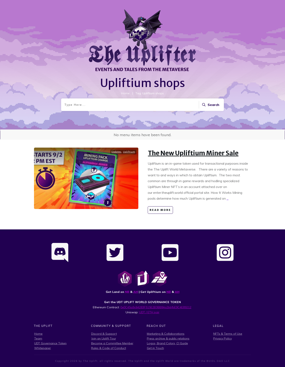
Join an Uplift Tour (103, 338)
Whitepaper (42, 348)
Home (38, 334)
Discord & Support (104, 334)
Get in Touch (155, 348)
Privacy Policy (222, 338)
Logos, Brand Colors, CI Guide (167, 343)
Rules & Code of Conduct (108, 348)
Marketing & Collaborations (165, 334)
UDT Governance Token (50, 343)
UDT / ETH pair (149, 312)
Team (38, 338)
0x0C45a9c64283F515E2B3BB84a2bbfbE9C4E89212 (155, 307)
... (227, 198)
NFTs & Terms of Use (227, 334)
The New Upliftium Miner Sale (193, 153)
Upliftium (129, 151)
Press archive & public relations (168, 338)
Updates (116, 151)
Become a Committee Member (112, 343)
